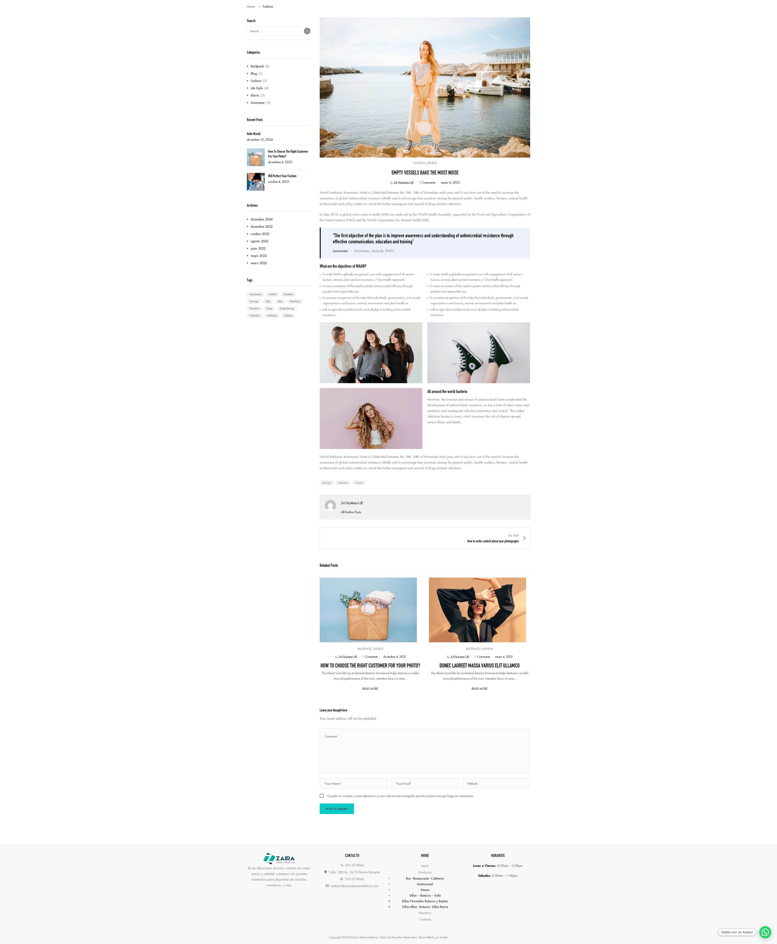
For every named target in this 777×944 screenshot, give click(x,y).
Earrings (254, 301)
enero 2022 (259, 263)
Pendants (254, 308)
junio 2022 (258, 248)
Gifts (268, 301)
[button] (765, 932)
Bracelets (288, 294)
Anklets (272, 294)
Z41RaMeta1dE (404, 182)
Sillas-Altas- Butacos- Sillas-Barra (425, 906)
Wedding (272, 315)
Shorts (255, 95)
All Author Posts (351, 512)
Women (288, 315)
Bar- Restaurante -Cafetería (425, 878)
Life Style (257, 88)
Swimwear (258, 102)
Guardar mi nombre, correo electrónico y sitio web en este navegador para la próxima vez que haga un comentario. (400, 796)
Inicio (425, 865)
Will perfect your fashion (282, 175)
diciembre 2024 (262, 219)
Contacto (425, 919)
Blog (254, 73)
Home (251, 6)
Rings (269, 308)
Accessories (255, 294)
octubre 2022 (260, 233)
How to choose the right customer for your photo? (288, 153)
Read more (370, 688)
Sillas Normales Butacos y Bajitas (425, 901)
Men (280, 301)
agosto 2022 (259, 241)
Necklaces (295, 301)
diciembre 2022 (262, 226)
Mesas (425, 889)
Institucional (425, 884)
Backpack (257, 66)
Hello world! (254, 133)
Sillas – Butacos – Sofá (425, 895)
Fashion (268, 6)
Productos (425, 872)
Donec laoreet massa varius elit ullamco (479, 665)
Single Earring (287, 308)
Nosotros (425, 912)
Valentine (254, 315)
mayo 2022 (259, 255)
